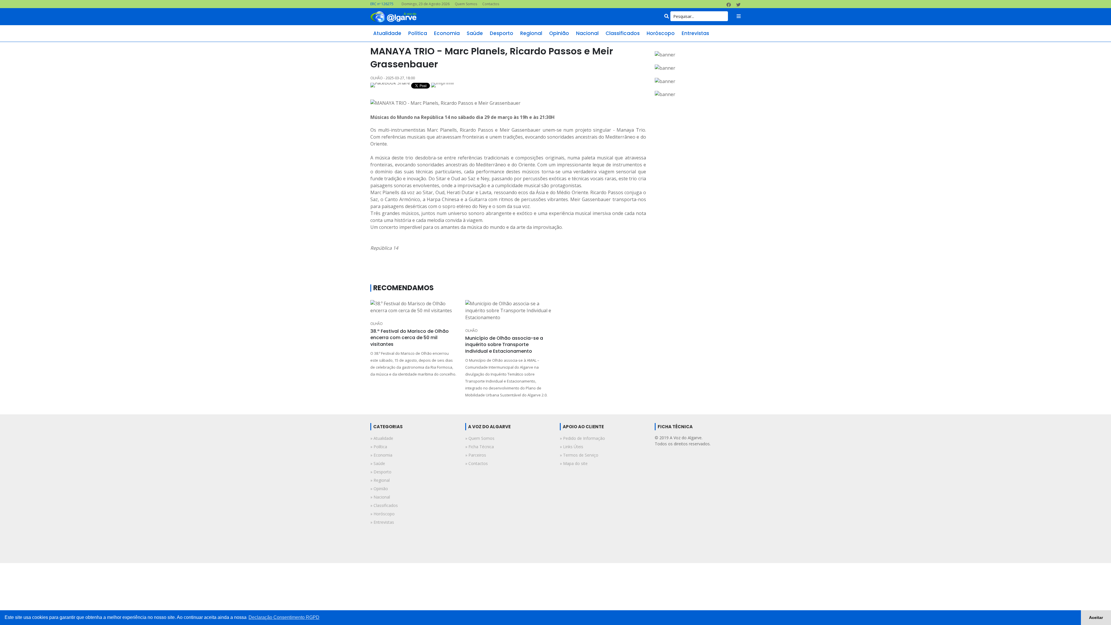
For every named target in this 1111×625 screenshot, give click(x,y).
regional (531, 33)
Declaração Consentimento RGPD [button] (284, 617)
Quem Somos (466, 3)
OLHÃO (376, 323)
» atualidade (381, 438)
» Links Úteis (571, 446)
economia (447, 33)
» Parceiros (475, 455)
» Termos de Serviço (579, 455)
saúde (475, 33)
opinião (559, 33)
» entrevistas (382, 522)
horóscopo (661, 33)
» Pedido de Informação (582, 438)
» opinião (379, 488)
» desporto (380, 472)
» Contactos (476, 463)
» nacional (380, 497)
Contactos (490, 3)
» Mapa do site (574, 463)
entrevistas (695, 33)
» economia (381, 455)
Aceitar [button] (1096, 617)
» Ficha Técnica (479, 446)
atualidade (387, 33)
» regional (380, 480)
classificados (623, 33)
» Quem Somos (479, 438)
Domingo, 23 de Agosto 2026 (426, 3)
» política (378, 446)
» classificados (384, 505)
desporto (501, 33)
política (417, 33)
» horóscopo (382, 513)
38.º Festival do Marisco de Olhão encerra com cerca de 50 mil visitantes (409, 338)
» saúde (377, 463)
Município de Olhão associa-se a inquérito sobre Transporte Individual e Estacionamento (504, 344)
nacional (587, 33)
